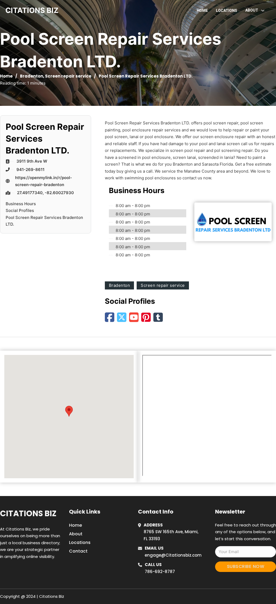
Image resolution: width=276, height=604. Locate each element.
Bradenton (31, 76)
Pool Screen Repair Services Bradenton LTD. (44, 221)
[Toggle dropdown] (263, 10)
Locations (226, 10)
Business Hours (21, 203)
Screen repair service (68, 76)
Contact (78, 551)
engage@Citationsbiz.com (173, 555)
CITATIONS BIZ (31, 10)
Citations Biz (28, 513)
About (75, 534)
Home (202, 10)
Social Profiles (20, 210)
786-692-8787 (160, 571)
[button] (69, 411)
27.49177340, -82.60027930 (45, 192)
